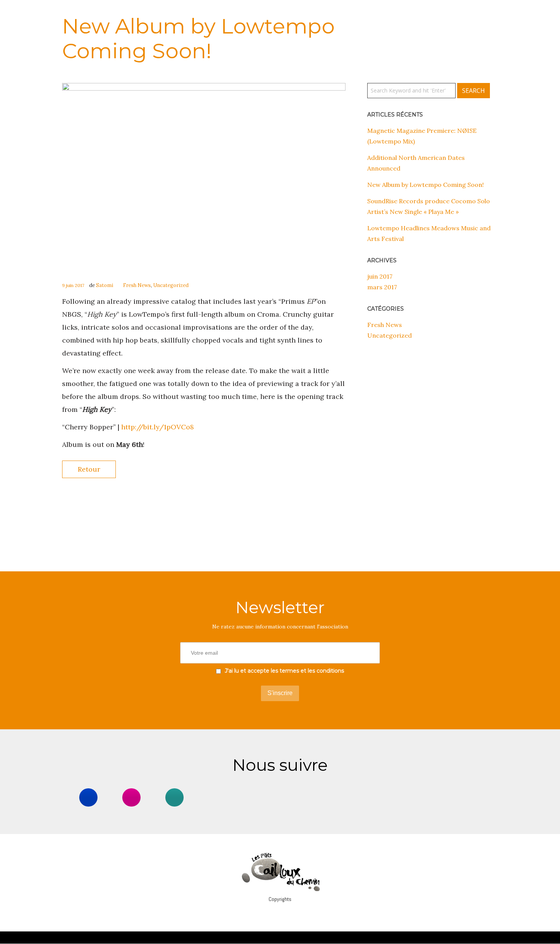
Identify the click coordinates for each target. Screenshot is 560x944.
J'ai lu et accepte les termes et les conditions (284, 670)
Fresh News (137, 285)
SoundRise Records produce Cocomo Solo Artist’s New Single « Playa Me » (428, 206)
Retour (89, 469)
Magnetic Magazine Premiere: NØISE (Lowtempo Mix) (422, 136)
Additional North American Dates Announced (416, 163)
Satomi (104, 285)
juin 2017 (379, 276)
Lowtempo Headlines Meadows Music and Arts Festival (429, 233)
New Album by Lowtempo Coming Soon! (425, 184)
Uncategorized (171, 285)
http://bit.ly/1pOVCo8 (157, 427)
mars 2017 (382, 287)
